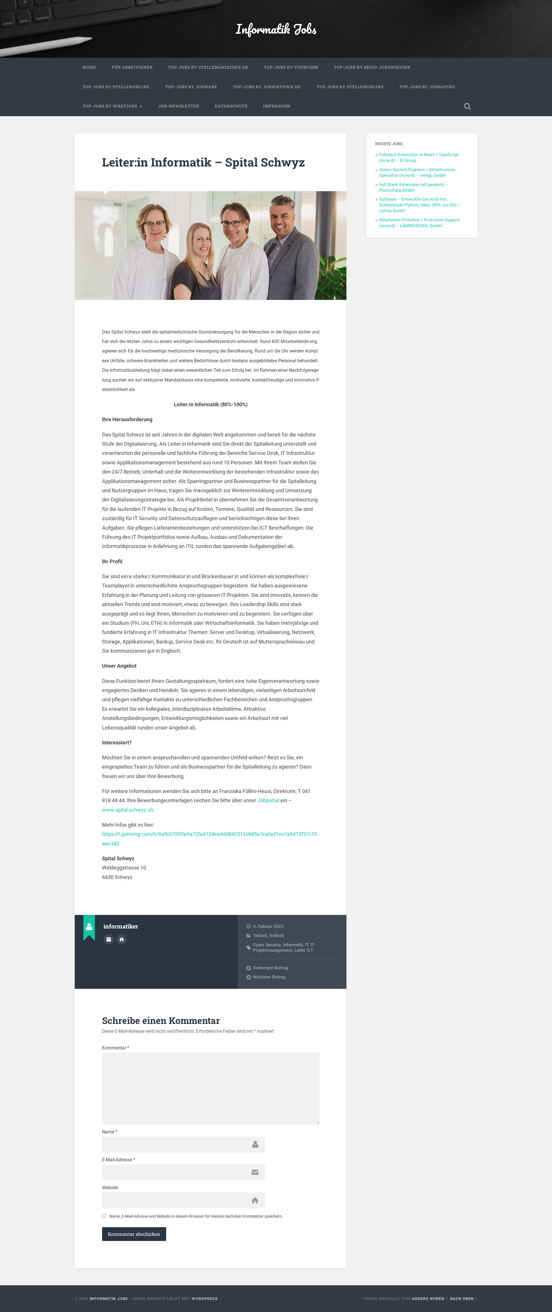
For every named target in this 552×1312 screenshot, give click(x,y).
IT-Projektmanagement (284, 947)
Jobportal (268, 800)
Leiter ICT (303, 950)
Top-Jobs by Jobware (191, 86)
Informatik (293, 944)
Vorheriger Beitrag (270, 967)
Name (109, 1132)
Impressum (276, 106)
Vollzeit (276, 935)
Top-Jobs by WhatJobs (110, 106)
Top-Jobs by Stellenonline (116, 86)
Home (89, 67)
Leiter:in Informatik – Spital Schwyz (203, 162)
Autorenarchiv (108, 939)
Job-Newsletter (178, 106)
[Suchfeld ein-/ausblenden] (467, 106)
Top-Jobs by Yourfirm (291, 67)
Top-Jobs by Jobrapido (427, 86)
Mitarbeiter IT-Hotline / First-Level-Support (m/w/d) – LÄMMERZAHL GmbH (419, 222)
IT (306, 944)
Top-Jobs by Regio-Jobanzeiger (372, 67)
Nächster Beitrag (269, 977)
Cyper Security (267, 944)
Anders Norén (428, 1298)
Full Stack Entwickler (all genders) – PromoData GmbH (413, 187)
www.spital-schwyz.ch (127, 810)
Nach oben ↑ (463, 1298)
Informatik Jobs (276, 28)
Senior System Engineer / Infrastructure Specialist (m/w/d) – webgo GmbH (417, 172)
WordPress (204, 1298)
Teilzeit (260, 935)
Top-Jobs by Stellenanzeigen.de (208, 67)
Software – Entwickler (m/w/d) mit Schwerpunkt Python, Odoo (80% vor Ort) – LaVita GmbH (420, 205)
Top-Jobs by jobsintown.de (267, 86)
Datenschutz (231, 106)
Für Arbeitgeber (132, 67)
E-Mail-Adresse (118, 1160)
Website (110, 1187)
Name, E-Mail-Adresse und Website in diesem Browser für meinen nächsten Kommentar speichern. (196, 1216)
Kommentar (115, 1048)
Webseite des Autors (121, 939)
